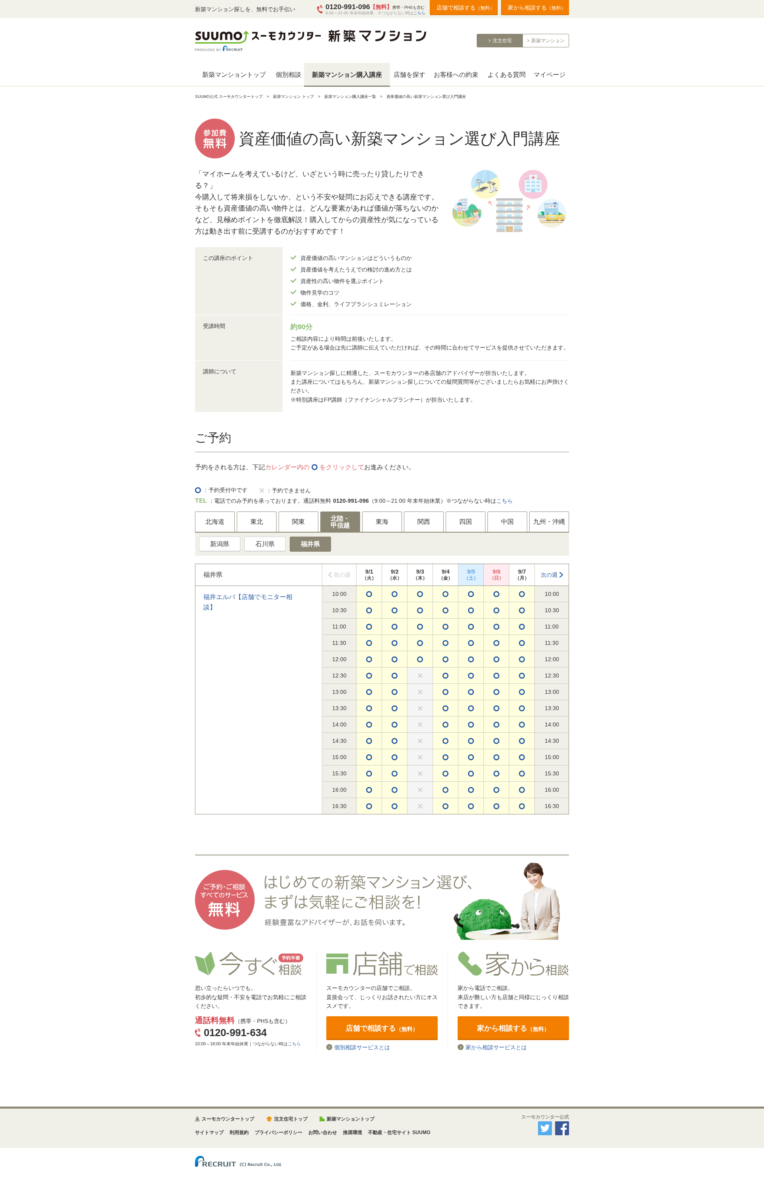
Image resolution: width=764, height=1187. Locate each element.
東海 (382, 521)
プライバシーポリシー (278, 1132)
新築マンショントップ (234, 74)
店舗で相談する (466, 7)
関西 (423, 521)
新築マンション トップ (293, 96)
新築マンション (548, 40)
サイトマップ (209, 1132)
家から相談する (537, 7)
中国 (507, 521)
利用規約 (239, 1132)
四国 (465, 521)
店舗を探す (409, 74)
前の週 (342, 575)
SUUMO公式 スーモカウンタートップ (229, 96)
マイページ (549, 74)
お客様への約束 (456, 74)
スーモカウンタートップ (228, 1119)
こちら (419, 13)
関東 (298, 521)
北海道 (214, 521)
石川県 (265, 544)
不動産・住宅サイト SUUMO (399, 1132)
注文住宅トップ (291, 1119)
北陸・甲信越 (340, 522)
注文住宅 (502, 40)
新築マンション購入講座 (347, 74)
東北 (256, 521)
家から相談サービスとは (496, 1047)
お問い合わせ (322, 1132)
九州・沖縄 (549, 521)
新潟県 (219, 544)
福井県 (310, 544)
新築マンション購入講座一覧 (350, 96)
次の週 (549, 575)
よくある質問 (506, 74)
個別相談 (288, 74)
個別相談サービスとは (362, 1047)
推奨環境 (352, 1132)
